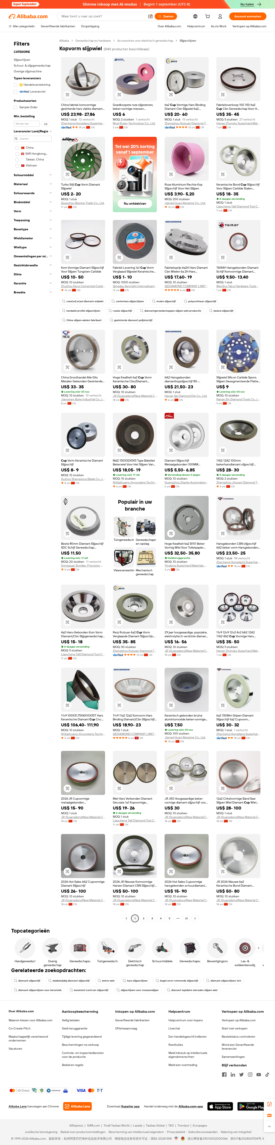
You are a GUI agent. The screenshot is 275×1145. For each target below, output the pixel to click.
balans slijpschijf (223, 310)
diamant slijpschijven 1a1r (226, 980)
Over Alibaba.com (21, 1011)
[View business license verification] (176, 1138)
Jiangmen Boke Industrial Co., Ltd (83, 399)
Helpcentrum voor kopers (185, 1020)
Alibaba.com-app (191, 1106)
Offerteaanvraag (126, 1028)
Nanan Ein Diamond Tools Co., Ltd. (238, 399)
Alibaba (64, 40)
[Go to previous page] (126, 918)
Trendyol (183, 1125)
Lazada (137, 1125)
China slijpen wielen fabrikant (84, 320)
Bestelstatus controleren (238, 1036)
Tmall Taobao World (116, 1125)
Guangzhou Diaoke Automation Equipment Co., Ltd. (187, 482)
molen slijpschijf (166, 301)
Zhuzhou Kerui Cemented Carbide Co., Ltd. (83, 286)
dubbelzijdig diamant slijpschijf (71, 980)
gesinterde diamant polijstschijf (133, 320)
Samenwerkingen (233, 1056)
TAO (171, 1125)
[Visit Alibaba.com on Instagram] (250, 1074)
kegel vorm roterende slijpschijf (179, 980)
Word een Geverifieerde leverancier (238, 1046)
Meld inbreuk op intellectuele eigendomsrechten (187, 1054)
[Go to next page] (195, 918)
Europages (200, 1125)
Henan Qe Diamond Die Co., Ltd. (186, 396)
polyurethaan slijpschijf (202, 301)
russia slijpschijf (122, 310)
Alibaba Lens (18, 1106)
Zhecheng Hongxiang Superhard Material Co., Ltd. (83, 123)
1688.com (93, 1125)
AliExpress (76, 1125)
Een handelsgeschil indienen (187, 1036)
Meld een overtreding (182, 1065)
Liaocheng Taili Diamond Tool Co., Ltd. (238, 206)
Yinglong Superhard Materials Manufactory (187, 565)
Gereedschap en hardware (93, 40)
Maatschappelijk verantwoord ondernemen (28, 1038)
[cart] (208, 17)
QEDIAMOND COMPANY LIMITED (187, 286)
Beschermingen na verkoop (80, 1044)
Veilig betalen (71, 1020)
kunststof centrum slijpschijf (91, 990)
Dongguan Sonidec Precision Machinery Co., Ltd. (83, 565)
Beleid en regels (72, 1065)
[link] (269, 1104)
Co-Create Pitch (20, 1028)
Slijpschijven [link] (188, 40)
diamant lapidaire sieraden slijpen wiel (194, 990)
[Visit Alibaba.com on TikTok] (267, 1074)
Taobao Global (155, 1125)
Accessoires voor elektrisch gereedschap (145, 40)
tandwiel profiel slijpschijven (83, 310)
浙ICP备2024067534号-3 (247, 1138)
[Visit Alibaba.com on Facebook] (224, 1074)
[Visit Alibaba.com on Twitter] (241, 1074)
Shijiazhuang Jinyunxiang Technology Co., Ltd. (135, 482)
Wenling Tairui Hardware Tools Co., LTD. (238, 286)
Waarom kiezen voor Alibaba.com (30, 1020)
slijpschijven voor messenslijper (140, 990)
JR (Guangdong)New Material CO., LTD (135, 396)
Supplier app (130, 1106)
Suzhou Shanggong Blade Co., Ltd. (83, 479)
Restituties (175, 1044)
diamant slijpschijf (29, 980)
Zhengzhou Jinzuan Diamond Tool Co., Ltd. (238, 482)
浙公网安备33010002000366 (208, 1138)
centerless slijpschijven (130, 301)
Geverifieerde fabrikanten (132, 1020)
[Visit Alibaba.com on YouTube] (258, 1074)
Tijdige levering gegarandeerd (82, 1036)
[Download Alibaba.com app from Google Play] (251, 1106)
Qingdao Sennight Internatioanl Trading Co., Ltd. (135, 286)
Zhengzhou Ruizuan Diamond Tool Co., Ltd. (187, 123)
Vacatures (15, 1048)
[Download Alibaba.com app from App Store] (220, 1106)
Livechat (174, 1028)
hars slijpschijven (137, 980)
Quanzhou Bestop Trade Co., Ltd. (82, 203)
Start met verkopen (235, 1028)
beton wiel (108, 980)
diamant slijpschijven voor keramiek (39, 990)
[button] (150, 16)
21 (186, 918)
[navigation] (32, 480)
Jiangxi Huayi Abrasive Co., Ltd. (185, 203)
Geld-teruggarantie (74, 1028)
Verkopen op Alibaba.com (239, 1020)
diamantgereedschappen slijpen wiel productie (172, 310)
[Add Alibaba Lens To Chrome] (77, 1106)
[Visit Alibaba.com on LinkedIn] (232, 1074)
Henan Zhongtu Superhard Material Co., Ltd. (238, 123)
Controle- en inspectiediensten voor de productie (83, 1054)
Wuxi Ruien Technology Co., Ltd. (134, 123)
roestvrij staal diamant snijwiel (84, 301)
